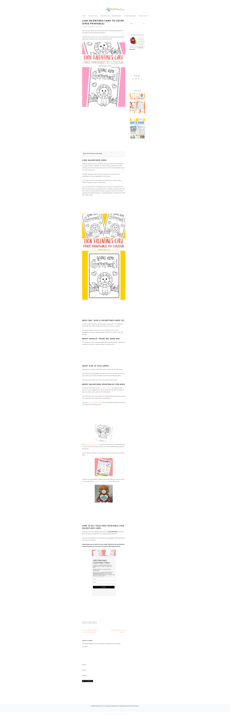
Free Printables (89, 621)
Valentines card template (101, 481)
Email (84, 670)
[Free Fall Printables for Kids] (137, 103)
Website (84, 675)
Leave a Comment (99, 26)
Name (84, 664)
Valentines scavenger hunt (92, 444)
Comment (85, 646)
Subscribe (104, 587)
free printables (89, 623)
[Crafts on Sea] (115, 12)
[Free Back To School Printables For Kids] (137, 128)
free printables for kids (105, 388)
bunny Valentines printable (95, 402)
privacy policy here (100, 573)
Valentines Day (94, 621)
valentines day (94, 623)
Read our (95, 573)
